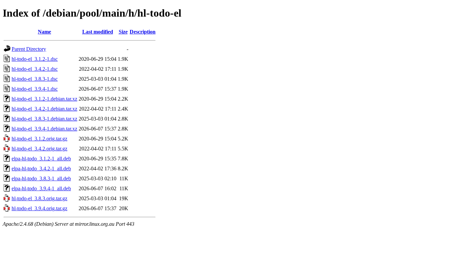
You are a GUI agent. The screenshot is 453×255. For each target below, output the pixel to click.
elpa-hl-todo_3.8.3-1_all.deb (41, 178)
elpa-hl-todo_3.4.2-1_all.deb (41, 168)
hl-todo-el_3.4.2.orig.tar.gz (39, 148)
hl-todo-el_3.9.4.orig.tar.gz (39, 208)
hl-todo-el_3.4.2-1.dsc (35, 69)
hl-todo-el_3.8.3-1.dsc (35, 79)
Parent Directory (29, 49)
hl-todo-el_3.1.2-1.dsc (35, 59)
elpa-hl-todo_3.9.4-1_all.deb (41, 188)
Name (44, 32)
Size (123, 32)
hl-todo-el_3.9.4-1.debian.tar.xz (44, 128)
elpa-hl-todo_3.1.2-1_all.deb (41, 158)
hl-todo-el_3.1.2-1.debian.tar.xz (44, 99)
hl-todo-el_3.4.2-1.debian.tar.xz (44, 109)
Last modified (97, 32)
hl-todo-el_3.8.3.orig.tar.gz (39, 198)
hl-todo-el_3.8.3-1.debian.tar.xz (44, 119)
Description (143, 32)
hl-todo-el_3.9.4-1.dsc (35, 89)
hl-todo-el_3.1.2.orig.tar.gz (39, 138)
